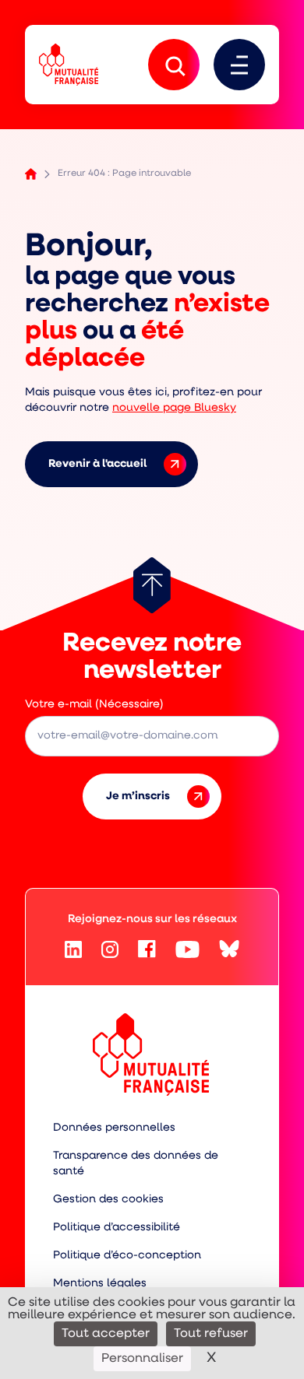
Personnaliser (142, 1359)
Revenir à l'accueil (97, 464)
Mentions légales (100, 1284)
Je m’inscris (138, 796)
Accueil (31, 174)
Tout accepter (106, 1334)
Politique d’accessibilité (116, 1227)
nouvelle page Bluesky (174, 408)
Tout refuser (211, 1334)
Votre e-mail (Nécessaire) (94, 705)
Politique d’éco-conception (127, 1255)
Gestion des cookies (108, 1199)
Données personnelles (114, 1128)
